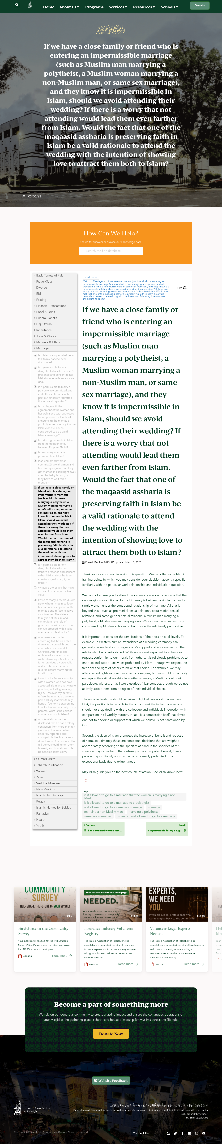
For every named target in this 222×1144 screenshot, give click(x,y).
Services (117, 6)
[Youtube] (204, 1133)
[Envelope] (189, 1133)
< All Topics (91, 277)
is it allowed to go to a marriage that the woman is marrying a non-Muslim (130, 796)
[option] (45, 929)
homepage (121, 892)
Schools (168, 6)
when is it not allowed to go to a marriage (146, 816)
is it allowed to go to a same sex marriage (113, 807)
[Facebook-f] (182, 1133)
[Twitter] (175, 1133)
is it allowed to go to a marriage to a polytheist (116, 803)
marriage (154, 807)
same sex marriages (98, 816)
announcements (95, 892)
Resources (143, 6)
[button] (17, 5)
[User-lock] (168, 1133)
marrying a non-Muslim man (103, 812)
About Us (68, 6)
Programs (94, 6)
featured (109, 892)
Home (48, 6)
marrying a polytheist (143, 812)
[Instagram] (197, 1133)
